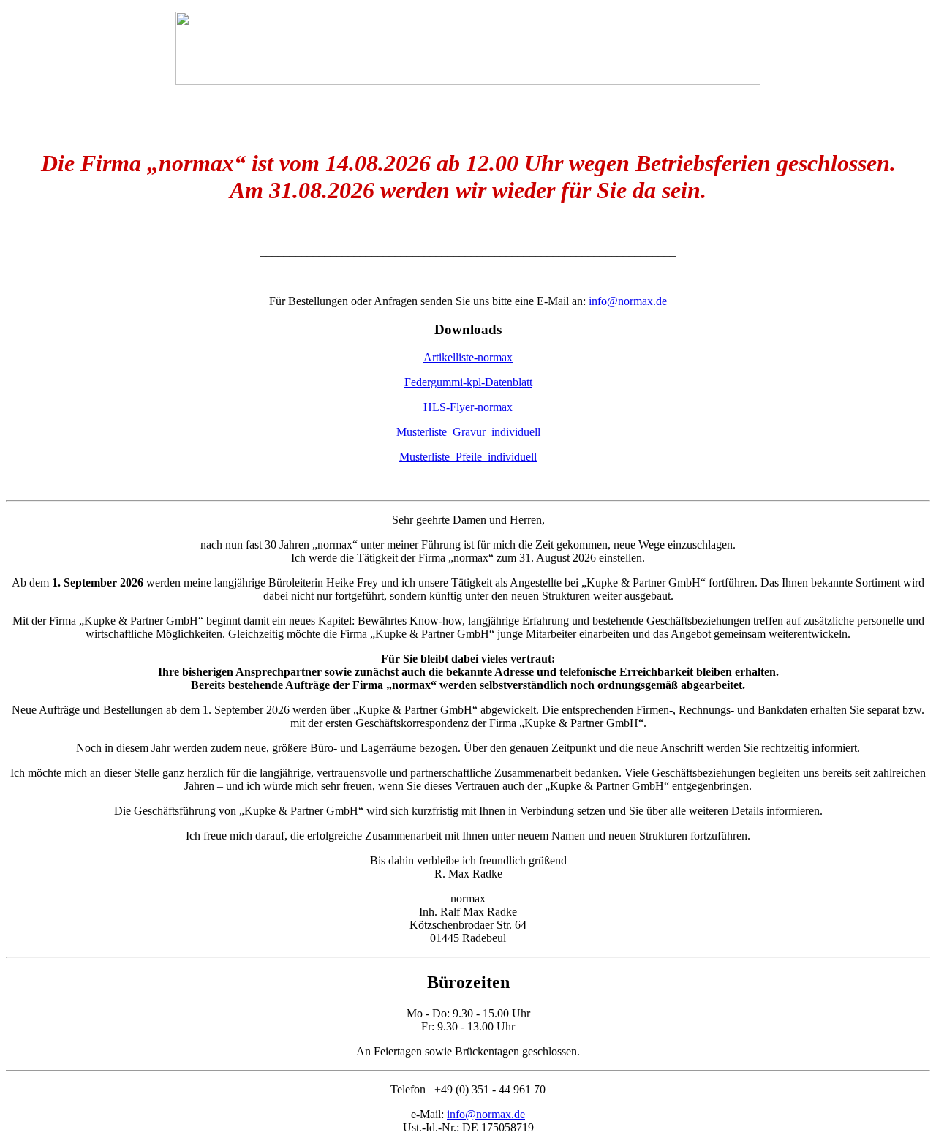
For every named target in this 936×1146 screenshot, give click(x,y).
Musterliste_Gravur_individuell (468, 432)
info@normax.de (628, 301)
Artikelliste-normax (468, 357)
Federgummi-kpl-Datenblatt (468, 382)
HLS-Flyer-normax (468, 407)
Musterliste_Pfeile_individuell (468, 457)
